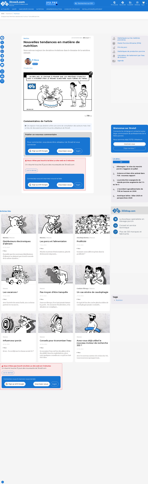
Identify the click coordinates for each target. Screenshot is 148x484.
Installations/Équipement (92, 9)
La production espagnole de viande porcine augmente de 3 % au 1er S (128, 182)
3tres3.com (17, 2)
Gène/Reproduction (54, 9)
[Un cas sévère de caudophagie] (92, 275)
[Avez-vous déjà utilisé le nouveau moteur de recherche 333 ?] (92, 323)
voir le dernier (31, 170)
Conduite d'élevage (72, 9)
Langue (86, 37)
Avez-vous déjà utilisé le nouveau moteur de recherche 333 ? (92, 343)
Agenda (121, 61)
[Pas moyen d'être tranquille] (55, 275)
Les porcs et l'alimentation (53, 241)
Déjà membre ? (129, 148)
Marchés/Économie (26, 9)
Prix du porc (122, 47)
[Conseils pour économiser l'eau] (55, 323)
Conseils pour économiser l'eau (55, 340)
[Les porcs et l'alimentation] (55, 224)
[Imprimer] (2, 76)
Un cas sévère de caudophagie (92, 292)
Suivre (35, 64)
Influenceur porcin (12, 340)
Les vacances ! (10, 292)
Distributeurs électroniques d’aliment (17, 242)
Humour (12, 237)
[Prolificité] (92, 224)
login (78, 151)
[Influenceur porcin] (18, 323)
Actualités (5, 9)
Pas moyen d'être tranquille (54, 292)
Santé (14, 9)
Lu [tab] (121, 162)
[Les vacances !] (18, 275)
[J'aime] (2, 81)
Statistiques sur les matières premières (129, 39)
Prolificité (81, 241)
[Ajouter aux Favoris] (2, 71)
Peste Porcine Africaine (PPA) (129, 43)
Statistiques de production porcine (131, 51)
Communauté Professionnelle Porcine (18, 5)
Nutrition (40, 9)
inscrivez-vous (65, 151)
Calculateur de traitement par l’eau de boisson (131, 56)
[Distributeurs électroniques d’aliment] (18, 224)
